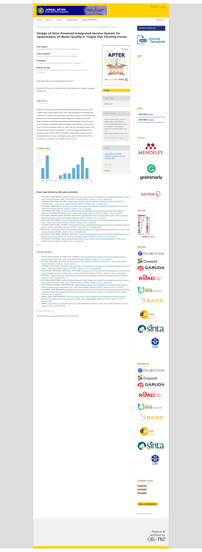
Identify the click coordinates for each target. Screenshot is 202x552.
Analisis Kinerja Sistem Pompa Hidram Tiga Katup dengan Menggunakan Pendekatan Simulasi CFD (95, 206)
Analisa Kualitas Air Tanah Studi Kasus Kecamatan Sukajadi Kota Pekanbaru (72, 303)
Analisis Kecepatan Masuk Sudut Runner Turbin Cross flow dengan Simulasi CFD (88, 239)
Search (161, 20)
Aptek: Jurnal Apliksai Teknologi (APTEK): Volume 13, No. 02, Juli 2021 (81, 218)
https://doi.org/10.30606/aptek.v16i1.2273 (57, 81)
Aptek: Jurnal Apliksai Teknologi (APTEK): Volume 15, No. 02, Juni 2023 (92, 236)
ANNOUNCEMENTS (89, 20)
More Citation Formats (114, 138)
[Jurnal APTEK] (147, 264)
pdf (107, 90)
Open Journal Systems (144, 514)
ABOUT (48, 20)
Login (163, 7)
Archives (47, 27)
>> (42, 245)
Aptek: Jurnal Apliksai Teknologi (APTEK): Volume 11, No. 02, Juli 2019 (97, 213)
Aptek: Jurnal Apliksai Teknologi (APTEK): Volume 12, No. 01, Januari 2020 (81, 204)
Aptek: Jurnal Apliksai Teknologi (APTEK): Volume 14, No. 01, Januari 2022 (100, 273)
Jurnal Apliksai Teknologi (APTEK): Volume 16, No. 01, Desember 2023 (80, 27)
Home (39, 27)
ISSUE (59, 20)
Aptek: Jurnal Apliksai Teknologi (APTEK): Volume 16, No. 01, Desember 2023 (75, 227)
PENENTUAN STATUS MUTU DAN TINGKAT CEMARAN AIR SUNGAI (85, 261)
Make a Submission (147, 504)
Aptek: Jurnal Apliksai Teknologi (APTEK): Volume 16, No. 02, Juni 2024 (87, 259)
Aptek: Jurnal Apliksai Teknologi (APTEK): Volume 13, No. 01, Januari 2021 (86, 199)
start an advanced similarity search (57, 316)
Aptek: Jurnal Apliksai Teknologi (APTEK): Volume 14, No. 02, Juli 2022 (71, 222)
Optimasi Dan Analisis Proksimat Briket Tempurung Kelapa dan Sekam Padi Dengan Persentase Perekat (85, 229)
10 (49, 311)
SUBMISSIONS (72, 20)
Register (154, 7)
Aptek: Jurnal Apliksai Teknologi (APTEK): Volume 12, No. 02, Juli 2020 (66, 208)
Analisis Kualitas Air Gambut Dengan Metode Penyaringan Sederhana (74, 275)
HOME (39, 20)
